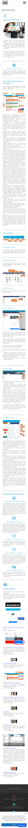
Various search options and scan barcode (13, 697)
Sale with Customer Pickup (9, 663)
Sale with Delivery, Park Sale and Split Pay (13, 647)
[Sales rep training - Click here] (14, 65)
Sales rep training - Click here (14, 68)
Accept (14, 824)
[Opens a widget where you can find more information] (22, 825)
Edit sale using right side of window (11, 682)
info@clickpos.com (8, 807)
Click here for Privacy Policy (14, 788)
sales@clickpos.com (14, 806)
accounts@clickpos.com (18, 807)
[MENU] (24, 3)
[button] (26, 813)
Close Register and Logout (9, 772)
